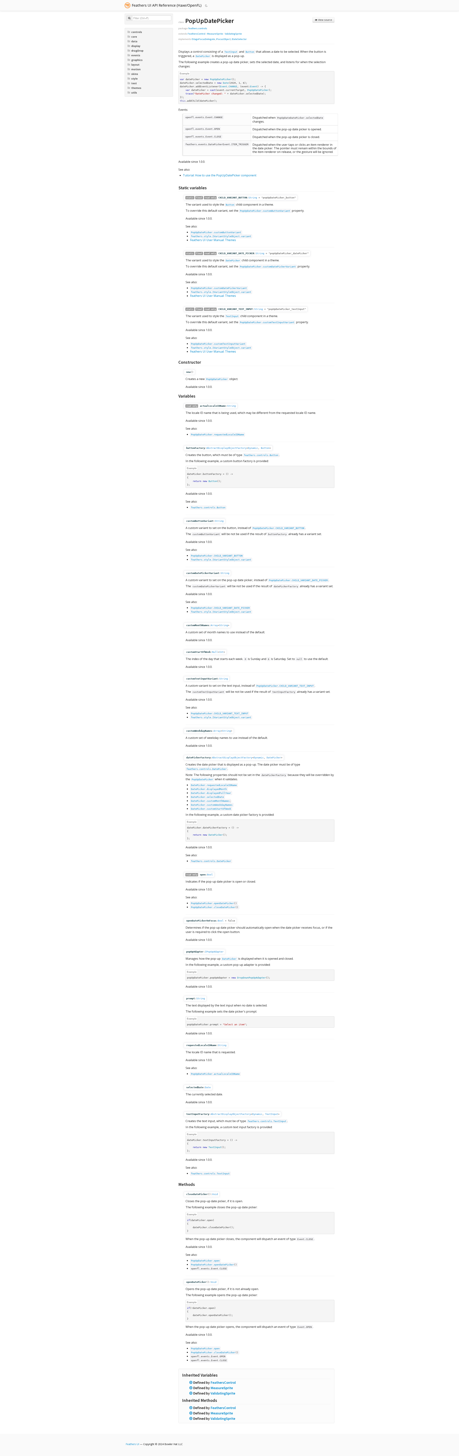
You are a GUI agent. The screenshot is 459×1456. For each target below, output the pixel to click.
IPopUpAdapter (214, 951)
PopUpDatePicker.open (205, 1260)
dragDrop (137, 50)
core (134, 36)
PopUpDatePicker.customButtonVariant (265, 211)
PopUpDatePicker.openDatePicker (212, 903)
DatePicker (203, 56)
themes (136, 88)
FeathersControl (196, 33)
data (134, 41)
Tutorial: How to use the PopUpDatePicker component (219, 175)
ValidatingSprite (233, 33)
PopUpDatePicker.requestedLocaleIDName (217, 434)
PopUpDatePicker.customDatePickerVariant (268, 266)
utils (134, 92)
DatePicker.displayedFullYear (211, 793)
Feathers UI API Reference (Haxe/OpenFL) (167, 5)
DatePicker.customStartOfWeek (211, 808)
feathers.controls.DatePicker (206, 769)
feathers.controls (197, 28)
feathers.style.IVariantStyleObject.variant (221, 236)
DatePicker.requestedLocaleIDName (214, 785)
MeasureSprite (215, 33)
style (134, 78)
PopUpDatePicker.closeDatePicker (213, 907)
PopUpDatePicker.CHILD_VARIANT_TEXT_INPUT (285, 686)
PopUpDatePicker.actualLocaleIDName (215, 1074)
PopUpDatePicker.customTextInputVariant (267, 322)
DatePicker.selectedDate (207, 797)
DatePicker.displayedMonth (209, 789)
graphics (137, 60)
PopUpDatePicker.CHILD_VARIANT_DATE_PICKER (298, 580)
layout (135, 64)
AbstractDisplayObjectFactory (226, 448)
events (135, 55)
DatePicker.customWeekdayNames (212, 805)
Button (250, 52)
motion (136, 69)
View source (324, 20)
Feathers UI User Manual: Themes (213, 240)
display (135, 46)
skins (134, 74)
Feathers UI (132, 1444)
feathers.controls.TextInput (267, 1121)
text (134, 83)
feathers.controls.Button (261, 455)
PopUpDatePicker (217, 379)
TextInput (230, 52)
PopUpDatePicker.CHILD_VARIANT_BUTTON (278, 528)
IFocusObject (223, 39)
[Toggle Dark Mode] (207, 6)
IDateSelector (239, 39)
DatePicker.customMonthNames (210, 801)
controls (136, 32)
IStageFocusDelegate (203, 39)
